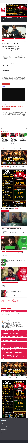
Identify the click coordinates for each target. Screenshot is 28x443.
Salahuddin (12, 19)
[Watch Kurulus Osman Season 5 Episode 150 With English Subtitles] (5, 133)
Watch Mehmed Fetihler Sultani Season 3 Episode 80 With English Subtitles (15, 260)
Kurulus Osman (7, 19)
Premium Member (6, 313)
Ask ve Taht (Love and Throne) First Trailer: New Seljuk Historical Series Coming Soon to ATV (13, 229)
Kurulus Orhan (21, 17)
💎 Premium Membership (8, 17)
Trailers (17, 282)
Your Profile (3, 424)
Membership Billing (4, 426)
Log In (2, 423)
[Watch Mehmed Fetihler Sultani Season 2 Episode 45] (23, 133)
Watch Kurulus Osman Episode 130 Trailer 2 (9, 120)
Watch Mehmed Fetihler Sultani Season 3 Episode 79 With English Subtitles (10, 302)
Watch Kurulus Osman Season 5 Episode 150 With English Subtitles (5, 140)
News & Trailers (13, 282)
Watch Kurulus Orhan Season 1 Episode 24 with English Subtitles (14, 295)
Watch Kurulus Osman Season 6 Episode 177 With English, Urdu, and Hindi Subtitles (14, 140)
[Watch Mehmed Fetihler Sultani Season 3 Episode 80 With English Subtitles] (3, 261)
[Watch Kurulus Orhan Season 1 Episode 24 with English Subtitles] (3, 295)
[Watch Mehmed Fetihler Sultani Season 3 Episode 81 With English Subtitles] (14, 243)
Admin (6, 231)
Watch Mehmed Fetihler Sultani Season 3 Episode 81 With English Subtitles (14, 253)
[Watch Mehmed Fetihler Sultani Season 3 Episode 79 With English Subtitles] (3, 264)
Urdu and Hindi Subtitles (22, 19)
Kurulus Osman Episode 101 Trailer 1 (8, 119)
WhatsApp (16, 208)
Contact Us (2, 434)
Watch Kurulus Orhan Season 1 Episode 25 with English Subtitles (14, 291)
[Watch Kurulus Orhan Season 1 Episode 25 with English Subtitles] (3, 292)
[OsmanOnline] (2, 19)
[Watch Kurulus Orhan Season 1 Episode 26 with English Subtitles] (14, 274)
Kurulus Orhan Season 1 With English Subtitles (6, 282)
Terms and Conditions (4, 429)
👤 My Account (15, 17)
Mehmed (16, 19)
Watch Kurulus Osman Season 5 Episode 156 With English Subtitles (7, 128)
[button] (17, 17)
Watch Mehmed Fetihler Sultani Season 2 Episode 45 (23, 140)
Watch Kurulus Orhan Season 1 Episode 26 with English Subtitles (13, 284)
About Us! (2, 432)
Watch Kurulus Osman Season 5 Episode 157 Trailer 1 (20, 128)
